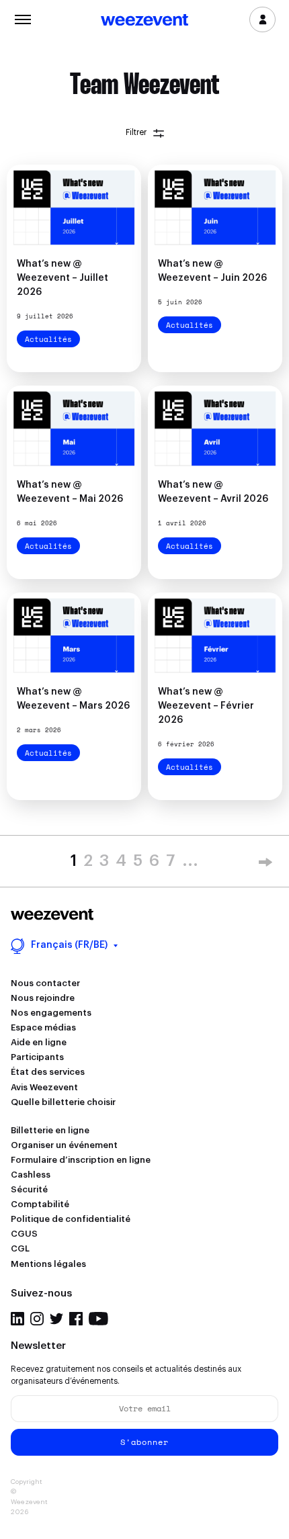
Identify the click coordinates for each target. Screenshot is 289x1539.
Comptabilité (40, 1204)
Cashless (30, 1174)
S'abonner (144, 1442)
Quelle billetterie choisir (63, 1102)
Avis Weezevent (44, 1087)
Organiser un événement (64, 1145)
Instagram (37, 1318)
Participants (37, 1057)
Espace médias (43, 1027)
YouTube (98, 1318)
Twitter (56, 1318)
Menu (22, 18)
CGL (20, 1248)
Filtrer (136, 132)
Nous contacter (45, 983)
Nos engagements (51, 1012)
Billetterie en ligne (50, 1130)
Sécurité (29, 1189)
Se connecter (262, 19)
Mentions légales (48, 1264)
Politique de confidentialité (70, 1219)
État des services (48, 1071)
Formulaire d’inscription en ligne (81, 1159)
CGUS (24, 1233)
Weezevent (144, 21)
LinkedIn (17, 1318)
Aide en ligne (39, 1042)
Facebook (76, 1318)
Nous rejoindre (43, 998)
